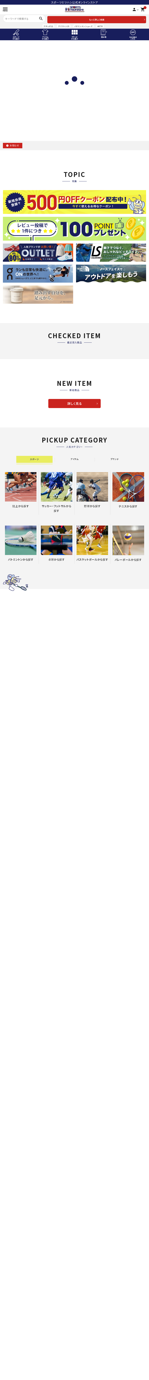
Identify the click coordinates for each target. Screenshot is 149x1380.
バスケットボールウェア (16, 1259)
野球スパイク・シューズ (16, 1107)
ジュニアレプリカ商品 (88, 1020)
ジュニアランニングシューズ (92, 1361)
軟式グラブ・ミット (13, 1068)
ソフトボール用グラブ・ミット (19, 1079)
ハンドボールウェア (13, 1313)
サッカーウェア (84, 1003)
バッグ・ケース (10, 1152)
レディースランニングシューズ (93, 1355)
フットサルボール (85, 1031)
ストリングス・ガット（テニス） (92, 1079)
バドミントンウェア (13, 1206)
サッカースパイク (85, 969)
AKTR (100, 26)
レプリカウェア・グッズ (15, 1265)
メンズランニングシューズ (90, 1350)
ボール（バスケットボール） (18, 1270)
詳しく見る (74, 403)
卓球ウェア (82, 1206)
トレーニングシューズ (88, 980)
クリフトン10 (63, 26)
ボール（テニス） (85, 1129)
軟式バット (8, 1090)
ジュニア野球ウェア (14, 1124)
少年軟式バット (11, 1096)
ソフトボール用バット (15, 1101)
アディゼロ (48, 26)
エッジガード (83, 1096)
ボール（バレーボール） (89, 1270)
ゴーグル (7, 1372)
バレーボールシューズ (88, 1254)
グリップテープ (84, 1090)
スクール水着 (10, 1361)
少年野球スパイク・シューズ (19, 1113)
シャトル (7, 1211)
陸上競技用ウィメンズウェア (19, 986)
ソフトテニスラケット (87, 1073)
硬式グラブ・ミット (13, 1062)
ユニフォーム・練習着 (15, 1129)
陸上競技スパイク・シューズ (19, 969)
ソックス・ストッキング (15, 1163)
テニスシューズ (84, 1101)
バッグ (6, 1222)
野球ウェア (8, 1118)
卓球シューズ (83, 1200)
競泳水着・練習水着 (14, 1350)
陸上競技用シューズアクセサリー (22, 975)
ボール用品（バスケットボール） (21, 1276)
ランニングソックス (86, 1378)
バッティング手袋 (12, 1135)
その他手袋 (9, 1146)
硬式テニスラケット (87, 1062)
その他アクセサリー (14, 997)
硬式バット (8, 1085)
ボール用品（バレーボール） (92, 1276)
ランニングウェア (85, 1366)
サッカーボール (84, 1025)
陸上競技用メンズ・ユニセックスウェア (25, 980)
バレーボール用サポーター (91, 1265)
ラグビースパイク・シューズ (91, 1307)
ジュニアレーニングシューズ (92, 986)
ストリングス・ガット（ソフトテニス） (96, 1085)
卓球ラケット (83, 1189)
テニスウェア (83, 1113)
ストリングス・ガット (14, 1194)
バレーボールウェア (87, 1259)
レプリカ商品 (83, 1014)
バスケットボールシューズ (17, 1254)
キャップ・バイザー (86, 1118)
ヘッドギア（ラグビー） (88, 1318)
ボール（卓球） (84, 1211)
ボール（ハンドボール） (15, 1318)
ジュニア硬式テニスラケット (92, 1068)
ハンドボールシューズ (15, 1307)
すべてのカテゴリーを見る (74, 577)
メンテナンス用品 (12, 1158)
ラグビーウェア (84, 1313)
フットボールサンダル (88, 997)
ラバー (79, 1194)
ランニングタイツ (85, 1372)
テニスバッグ (83, 1107)
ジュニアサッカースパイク (91, 975)
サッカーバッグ (84, 1037)
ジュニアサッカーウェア (89, 1008)
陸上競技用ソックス (14, 992)
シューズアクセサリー (88, 992)
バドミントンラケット (14, 1189)
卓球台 (79, 1222)
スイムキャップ (11, 1366)
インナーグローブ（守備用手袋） (21, 1141)
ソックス (80, 1124)
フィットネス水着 (12, 1355)
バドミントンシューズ (83, 26)
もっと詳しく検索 (96, 19)
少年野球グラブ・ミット (15, 1073)
